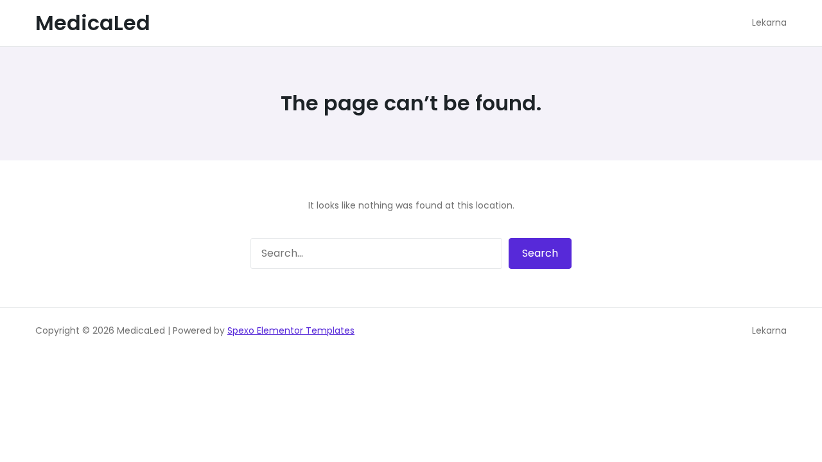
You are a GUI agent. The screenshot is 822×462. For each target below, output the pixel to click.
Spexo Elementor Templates (290, 330)
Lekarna (769, 330)
